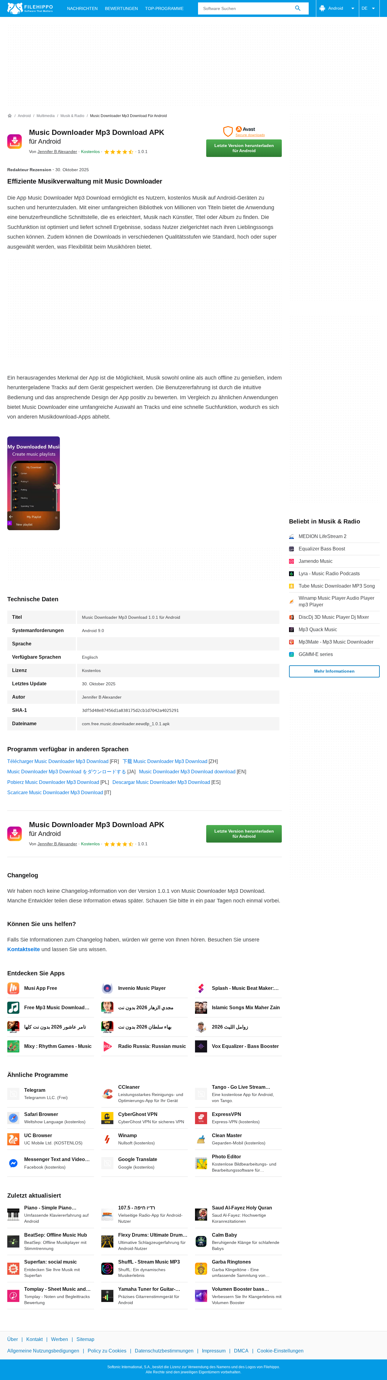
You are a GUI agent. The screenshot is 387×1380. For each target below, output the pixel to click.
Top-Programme (164, 8)
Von (53, 151)
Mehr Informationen (334, 671)
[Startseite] (9, 116)
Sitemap (85, 1339)
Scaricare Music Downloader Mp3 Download (55, 792)
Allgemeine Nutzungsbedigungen (43, 1350)
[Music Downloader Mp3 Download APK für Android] (14, 141)
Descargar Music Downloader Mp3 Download (161, 782)
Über (12, 1339)
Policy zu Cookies (107, 1350)
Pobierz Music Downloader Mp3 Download (53, 782)
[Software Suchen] (298, 8)
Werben (59, 1339)
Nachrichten (82, 8)
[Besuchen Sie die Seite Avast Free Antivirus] (244, 131)
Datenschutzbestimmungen (164, 1350)
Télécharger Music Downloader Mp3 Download (58, 761)
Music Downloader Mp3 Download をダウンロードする (66, 771)
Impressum (214, 1350)
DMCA (241, 1350)
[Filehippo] (30, 8)
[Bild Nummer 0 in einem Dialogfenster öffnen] (33, 483)
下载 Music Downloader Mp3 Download (164, 761)
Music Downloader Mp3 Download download (187, 771)
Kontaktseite (23, 949)
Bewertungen (121, 8)
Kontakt (34, 1339)
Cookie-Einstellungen (280, 1350)
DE (364, 8)
